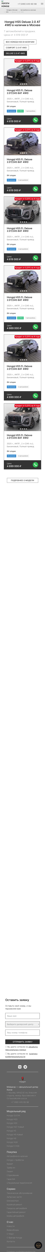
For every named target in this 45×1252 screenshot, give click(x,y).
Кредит (10, 1164)
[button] (42, 4)
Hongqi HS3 (12, 1119)
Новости (11, 1226)
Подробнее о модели (22, 480)
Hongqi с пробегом (15, 1160)
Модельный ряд (16, 1111)
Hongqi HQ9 (12, 1142)
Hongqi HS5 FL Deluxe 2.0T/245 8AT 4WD (19, 91)
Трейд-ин (11, 1167)
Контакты (11, 1241)
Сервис (11, 1188)
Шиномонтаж (13, 1201)
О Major (10, 1234)
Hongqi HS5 (12, 1123)
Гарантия (11, 1179)
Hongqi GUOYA (13, 1115)
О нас (10, 1222)
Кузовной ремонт (14, 1204)
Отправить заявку (22, 1042)
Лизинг (10, 1171)
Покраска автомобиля (17, 1208)
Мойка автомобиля (15, 1216)
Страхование (13, 1175)
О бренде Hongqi (14, 1237)
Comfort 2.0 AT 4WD (16, 47)
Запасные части (14, 1197)
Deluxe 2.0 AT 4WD (15, 53)
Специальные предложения (19, 1183)
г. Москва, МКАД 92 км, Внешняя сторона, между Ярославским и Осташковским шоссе (22, 1095)
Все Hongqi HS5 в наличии (20, 42)
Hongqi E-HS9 (13, 1146)
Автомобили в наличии (17, 1156)
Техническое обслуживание (19, 1193)
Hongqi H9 (11, 1138)
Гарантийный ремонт (16, 1212)
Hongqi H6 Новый (15, 1134)
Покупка (12, 1152)
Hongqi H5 (11, 1131)
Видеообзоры (13, 1230)
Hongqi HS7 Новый (15, 1127)
